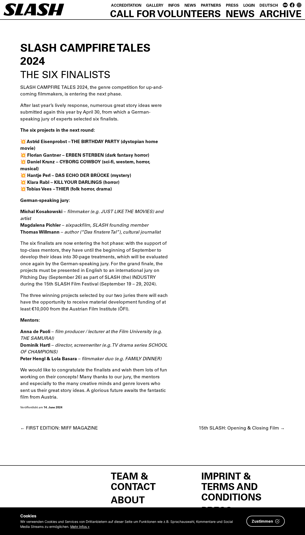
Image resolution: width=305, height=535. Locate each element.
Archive (280, 13)
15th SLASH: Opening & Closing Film (242, 428)
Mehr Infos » (80, 527)
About (128, 499)
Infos (174, 5)
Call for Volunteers (165, 13)
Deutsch (268, 5)
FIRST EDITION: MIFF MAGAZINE (59, 428)
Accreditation (126, 5)
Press (232, 5)
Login (249, 5)
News (190, 5)
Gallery (154, 5)
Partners (211, 5)
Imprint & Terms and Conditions (231, 486)
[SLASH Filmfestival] (34, 11)
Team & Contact (133, 480)
